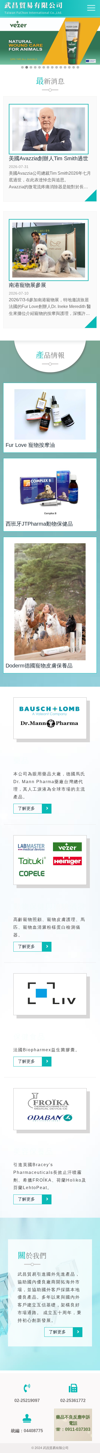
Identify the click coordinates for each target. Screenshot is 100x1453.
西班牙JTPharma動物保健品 (39, 524)
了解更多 (26, 808)
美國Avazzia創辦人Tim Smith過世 (48, 158)
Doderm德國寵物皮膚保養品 (39, 666)
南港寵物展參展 (27, 285)
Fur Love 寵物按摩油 (30, 445)
